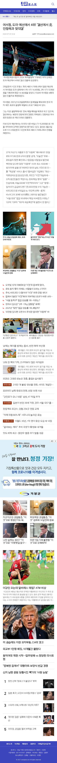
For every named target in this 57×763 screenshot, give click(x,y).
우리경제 (31, 11)
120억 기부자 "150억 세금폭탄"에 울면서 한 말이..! (28, 202)
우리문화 (46, 11)
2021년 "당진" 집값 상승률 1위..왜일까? (23, 308)
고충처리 (33, 744)
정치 (24, 11)
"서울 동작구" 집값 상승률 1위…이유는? (23, 300)
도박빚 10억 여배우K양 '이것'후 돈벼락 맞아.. (25, 285)
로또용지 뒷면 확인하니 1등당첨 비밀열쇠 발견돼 (27, 160)
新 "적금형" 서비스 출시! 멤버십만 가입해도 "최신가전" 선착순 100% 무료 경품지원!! (28, 171)
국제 (38, 11)
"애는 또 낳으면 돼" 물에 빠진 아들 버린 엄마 (27, 16)
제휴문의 (25, 744)
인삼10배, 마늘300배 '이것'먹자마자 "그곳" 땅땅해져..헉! (28, 183)
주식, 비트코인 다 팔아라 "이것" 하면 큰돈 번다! (26, 293)
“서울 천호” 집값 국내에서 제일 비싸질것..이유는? (27, 198)
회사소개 (9, 744)
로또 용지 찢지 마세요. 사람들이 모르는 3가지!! (26, 289)
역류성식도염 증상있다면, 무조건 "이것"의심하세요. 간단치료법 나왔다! (28, 175)
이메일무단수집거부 (44, 744)
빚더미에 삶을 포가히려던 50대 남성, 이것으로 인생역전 (28, 168)
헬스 (53, 11)
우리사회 (17, 11)
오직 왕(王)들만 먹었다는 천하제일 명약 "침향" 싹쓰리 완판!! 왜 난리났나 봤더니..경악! (28, 179)
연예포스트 (7, 11)
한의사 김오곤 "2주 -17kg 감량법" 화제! (23, 304)
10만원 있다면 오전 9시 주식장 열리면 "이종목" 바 (27, 312)
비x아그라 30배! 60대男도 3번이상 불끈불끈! (26, 194)
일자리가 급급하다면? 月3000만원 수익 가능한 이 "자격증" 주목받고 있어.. (28, 187)
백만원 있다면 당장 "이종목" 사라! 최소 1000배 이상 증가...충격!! (28, 164)
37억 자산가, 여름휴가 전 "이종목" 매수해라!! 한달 (28, 152)
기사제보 (17, 744)
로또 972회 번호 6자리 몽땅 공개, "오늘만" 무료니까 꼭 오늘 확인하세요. (28, 156)
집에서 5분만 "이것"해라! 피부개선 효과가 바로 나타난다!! (30, 296)
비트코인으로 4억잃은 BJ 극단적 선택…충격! (25, 191)
